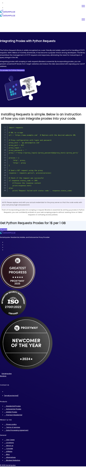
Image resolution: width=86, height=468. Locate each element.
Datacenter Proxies (13, 409)
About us (9, 445)
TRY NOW (3, 229)
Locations (10, 443)
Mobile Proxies (11, 412)
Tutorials (9, 448)
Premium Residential (14, 415)
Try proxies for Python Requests (12, 70)
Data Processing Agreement (17, 430)
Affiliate (9, 451)
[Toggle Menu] (83, 6)
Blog (8, 454)
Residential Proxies (13, 406)
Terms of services (13, 427)
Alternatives (11, 457)
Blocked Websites (13, 460)
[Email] (1, 387)
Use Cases (10, 440)
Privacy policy (11, 424)
